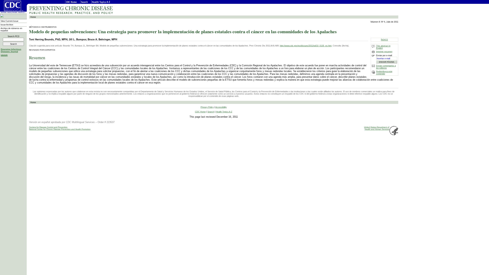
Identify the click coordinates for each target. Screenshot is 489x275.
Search (13, 36)
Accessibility (221, 107)
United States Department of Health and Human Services (376, 128)
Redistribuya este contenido (384, 72)
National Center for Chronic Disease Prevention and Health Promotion (60, 129)
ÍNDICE (384, 40)
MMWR (4, 55)
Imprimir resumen (384, 51)
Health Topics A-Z (224, 112)
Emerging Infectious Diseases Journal (11, 50)
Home (33, 17)
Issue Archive (7, 24)
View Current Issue (9, 21)
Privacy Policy (207, 107)
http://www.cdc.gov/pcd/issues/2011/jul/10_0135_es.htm (306, 45)
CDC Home (200, 112)
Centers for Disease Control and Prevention (48, 127)
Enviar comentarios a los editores (386, 67)
